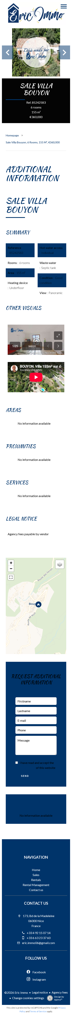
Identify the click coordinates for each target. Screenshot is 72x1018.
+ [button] (11, 562)
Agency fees (60, 992)
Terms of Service (38, 1011)
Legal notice (40, 992)
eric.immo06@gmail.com (38, 943)
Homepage (12, 135)
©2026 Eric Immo (16, 992)
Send (25, 776)
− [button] (11, 568)
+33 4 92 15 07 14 (38, 933)
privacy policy (25, 767)
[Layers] (59, 564)
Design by (59, 998)
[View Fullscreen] (11, 577)
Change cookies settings (28, 998)
